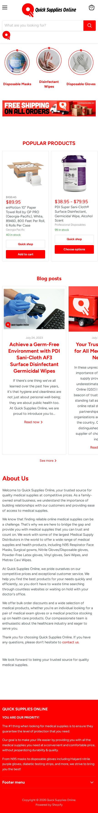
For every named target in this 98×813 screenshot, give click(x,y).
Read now (32, 422)
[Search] (89, 25)
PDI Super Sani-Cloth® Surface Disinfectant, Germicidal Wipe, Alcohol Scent (74, 213)
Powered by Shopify (49, 804)
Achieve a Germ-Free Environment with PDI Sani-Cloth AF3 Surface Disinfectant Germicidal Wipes (34, 357)
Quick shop (25, 244)
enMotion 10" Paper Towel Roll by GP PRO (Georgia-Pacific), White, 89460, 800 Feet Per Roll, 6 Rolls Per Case (25, 216)
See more (47, 461)
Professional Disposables (70, 224)
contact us (70, 642)
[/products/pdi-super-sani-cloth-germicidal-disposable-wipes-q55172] (74, 174)
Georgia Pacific (15, 229)
